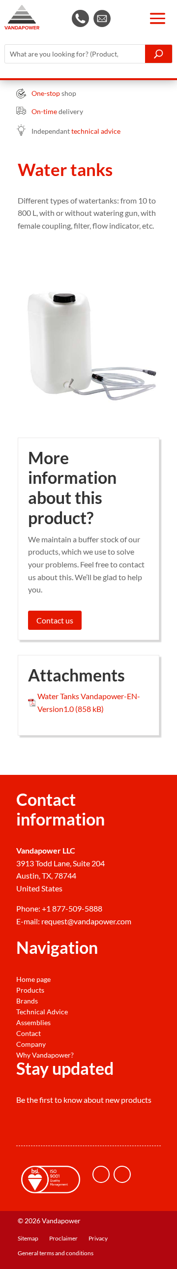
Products (30, 990)
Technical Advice (42, 1011)
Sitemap (28, 1238)
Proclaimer (63, 1238)
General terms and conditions (55, 1253)
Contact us (54, 620)
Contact (28, 1033)
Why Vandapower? (45, 1055)
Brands (27, 1001)
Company (31, 1044)
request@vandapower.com (86, 921)
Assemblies (33, 1022)
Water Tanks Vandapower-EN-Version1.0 (88, 702)
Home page (33, 979)
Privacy (98, 1238)
